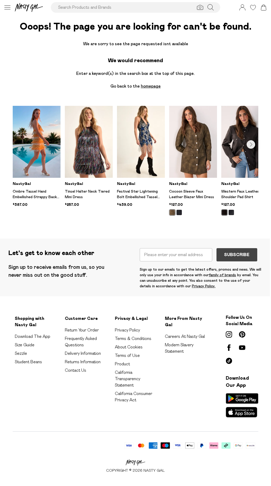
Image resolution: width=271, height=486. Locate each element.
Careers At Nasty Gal (185, 336)
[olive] (172, 212)
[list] (135, 164)
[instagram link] (229, 334)
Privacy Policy (127, 330)
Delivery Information (83, 353)
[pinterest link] (242, 334)
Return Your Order (82, 330)
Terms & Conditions (133, 338)
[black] (179, 212)
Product (122, 364)
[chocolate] (224, 212)
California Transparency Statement (127, 378)
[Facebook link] (229, 347)
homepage (151, 86)
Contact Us (75, 370)
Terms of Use (127, 355)
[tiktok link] (229, 361)
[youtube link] (242, 347)
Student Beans (28, 362)
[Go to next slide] (251, 144)
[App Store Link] (242, 405)
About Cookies (129, 347)
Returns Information (83, 362)
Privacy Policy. (203, 286)
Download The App (32, 336)
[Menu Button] (7, 7)
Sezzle (21, 353)
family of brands (222, 275)
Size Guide (24, 345)
